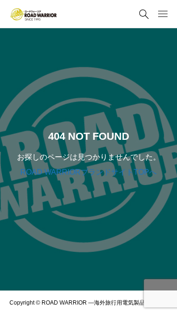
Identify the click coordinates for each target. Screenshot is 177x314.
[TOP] (165, 302)
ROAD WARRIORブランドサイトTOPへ (88, 172)
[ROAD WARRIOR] (33, 14)
